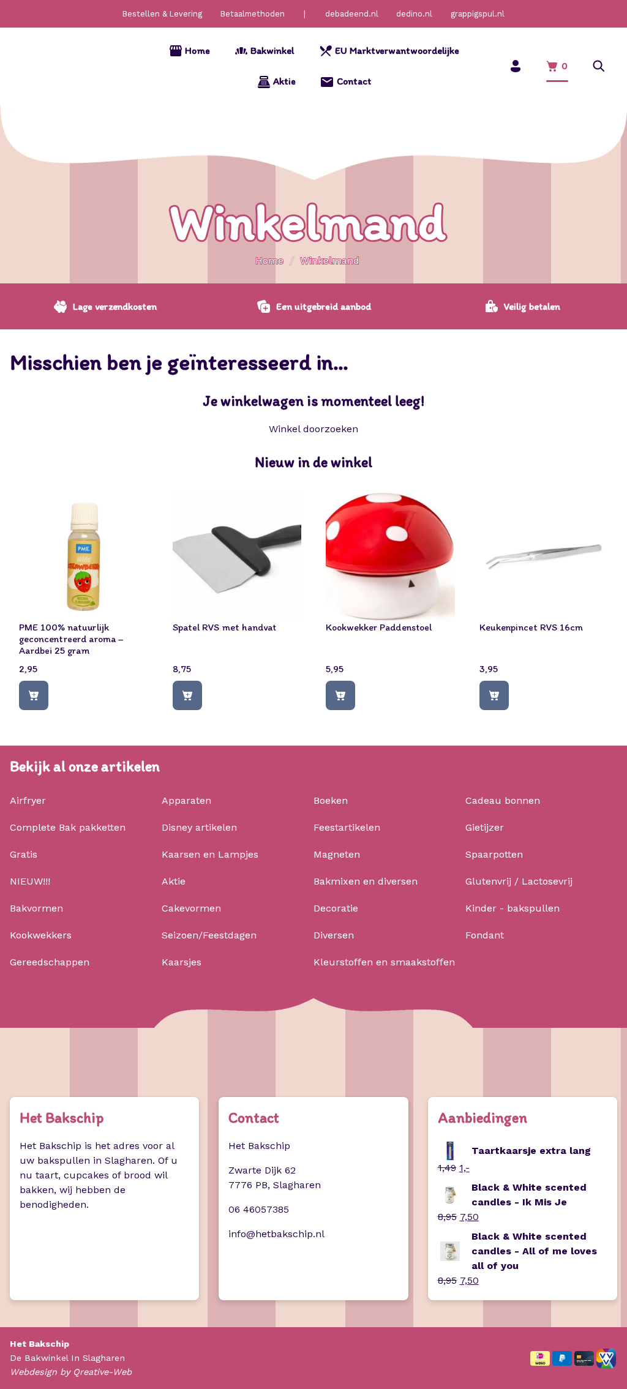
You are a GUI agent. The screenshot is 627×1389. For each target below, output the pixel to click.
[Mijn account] (515, 66)
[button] (599, 66)
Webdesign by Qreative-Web (71, 1372)
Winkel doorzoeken (313, 429)
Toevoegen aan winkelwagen (33, 696)
